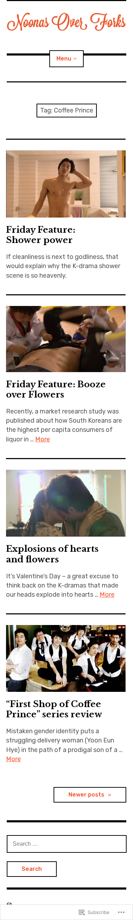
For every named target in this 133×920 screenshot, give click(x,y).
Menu (63, 58)
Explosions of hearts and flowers (52, 554)
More (42, 439)
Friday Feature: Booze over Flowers (56, 389)
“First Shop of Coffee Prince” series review (54, 709)
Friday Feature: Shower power (40, 235)
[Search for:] (67, 843)
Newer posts (86, 794)
